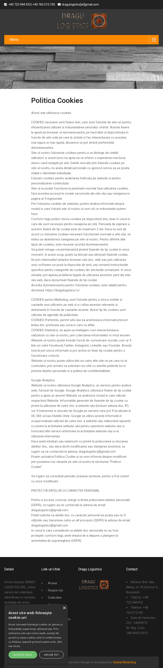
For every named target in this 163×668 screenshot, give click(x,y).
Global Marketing (124, 662)
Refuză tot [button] (51, 654)
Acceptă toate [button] (22, 654)
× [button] (64, 608)
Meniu (14, 40)
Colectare (55, 597)
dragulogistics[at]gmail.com (80, 4)
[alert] (36, 634)
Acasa (52, 583)
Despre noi (55, 590)
